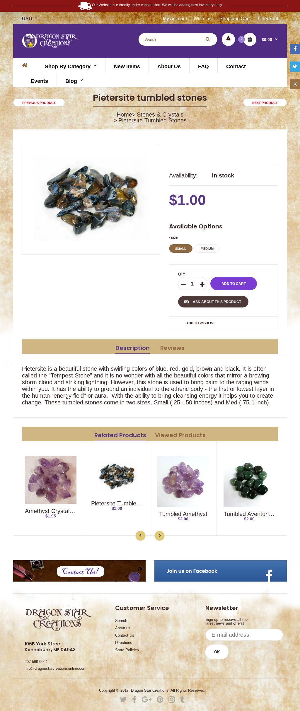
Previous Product (39, 103)
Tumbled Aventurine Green (258, 514)
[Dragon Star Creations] (50, 46)
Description (132, 348)
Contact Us (124, 635)
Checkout (268, 18)
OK (217, 652)
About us (122, 628)
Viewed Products (180, 435)
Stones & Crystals (160, 114)
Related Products (120, 435)
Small (180, 248)
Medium (207, 248)
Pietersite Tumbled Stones (125, 503)
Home (124, 114)
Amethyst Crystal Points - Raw (64, 511)
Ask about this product (217, 302)
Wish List (203, 18)
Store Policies (127, 650)
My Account (175, 18)
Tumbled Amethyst (183, 514)
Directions (123, 642)
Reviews (172, 348)
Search (121, 620)
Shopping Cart (234, 18)
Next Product (265, 103)
